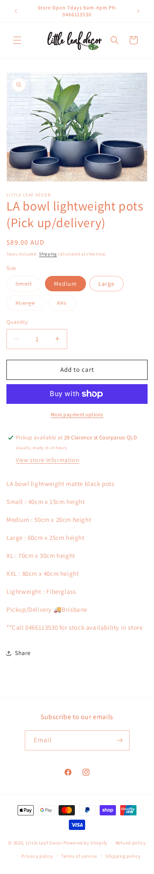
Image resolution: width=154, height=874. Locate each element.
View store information (47, 460)
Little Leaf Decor (44, 843)
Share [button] (23, 653)
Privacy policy (37, 856)
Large (106, 283)
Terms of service (79, 856)
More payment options (77, 414)
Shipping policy (123, 856)
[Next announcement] (138, 11)
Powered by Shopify (85, 843)
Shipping (48, 254)
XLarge (29, 305)
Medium (65, 283)
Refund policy (131, 843)
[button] (17, 40)
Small (28, 285)
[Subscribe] (119, 740)
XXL (66, 305)
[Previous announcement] (15, 11)
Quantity (17, 322)
